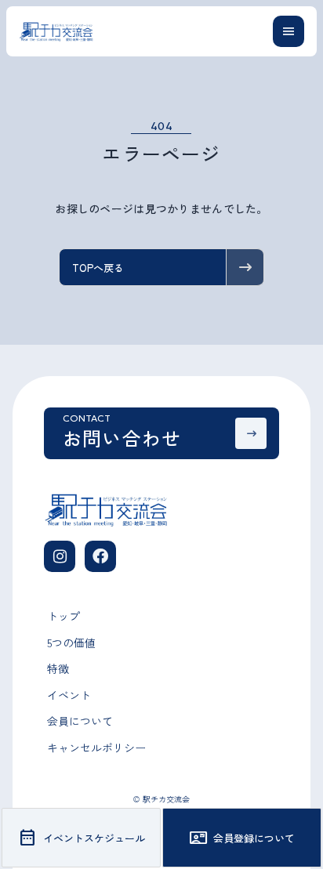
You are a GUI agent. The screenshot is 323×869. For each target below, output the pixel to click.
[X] (100, 556)
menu (288, 31)
